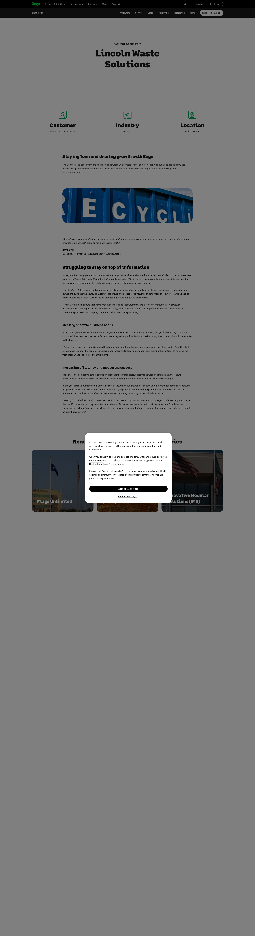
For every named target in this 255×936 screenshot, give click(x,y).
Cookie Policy (96, 463)
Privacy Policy (116, 463)
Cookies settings (127, 496)
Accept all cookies (128, 488)
